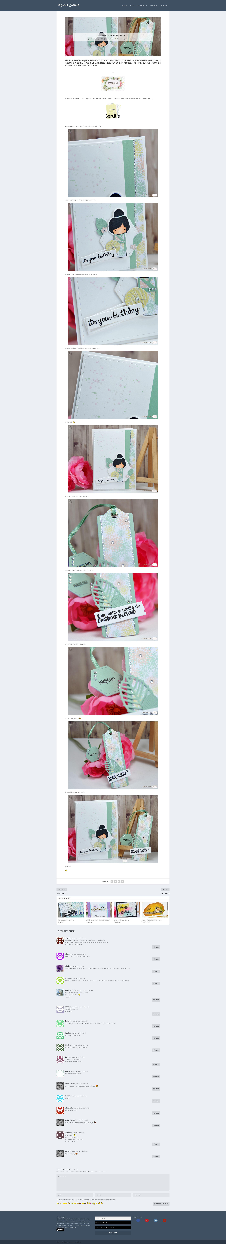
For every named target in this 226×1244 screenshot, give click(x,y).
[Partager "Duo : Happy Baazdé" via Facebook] (112, 881)
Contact (164, 5)
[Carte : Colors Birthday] (127, 909)
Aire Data (78, 1242)
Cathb (67, 1096)
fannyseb (69, 1007)
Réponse (156, 947)
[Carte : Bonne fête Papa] (71, 909)
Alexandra (69, 1108)
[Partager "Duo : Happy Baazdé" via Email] (122, 881)
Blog (132, 5)
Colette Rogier (71, 990)
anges (67, 938)
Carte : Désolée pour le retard (151, 920)
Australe (93, 39)
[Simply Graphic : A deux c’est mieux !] (99, 909)
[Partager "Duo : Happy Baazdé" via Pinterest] (119, 881)
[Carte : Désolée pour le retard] (155, 909)
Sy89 (67, 1132)
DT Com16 (113, 39)
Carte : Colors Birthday (121, 920)
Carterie (107, 39)
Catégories (141, 5)
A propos (153, 5)
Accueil (125, 5)
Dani (67, 978)
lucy (66, 1057)
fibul (67, 966)
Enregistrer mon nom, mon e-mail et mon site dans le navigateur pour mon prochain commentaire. (87, 1199)
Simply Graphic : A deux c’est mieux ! (98, 920)
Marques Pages (121, 39)
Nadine (68, 1045)
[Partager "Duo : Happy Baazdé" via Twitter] (115, 881)
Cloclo (67, 954)
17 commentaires (133, 39)
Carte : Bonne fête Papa (66, 920)
